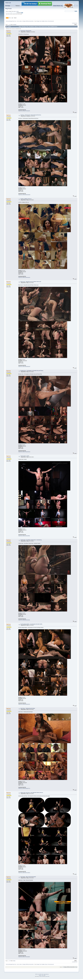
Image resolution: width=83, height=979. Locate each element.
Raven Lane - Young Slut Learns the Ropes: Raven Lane (30, 281)
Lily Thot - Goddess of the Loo (25, 198)
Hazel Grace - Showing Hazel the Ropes (27, 708)
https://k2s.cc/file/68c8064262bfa (24, 619)
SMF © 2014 (41, 974)
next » (76, 23)
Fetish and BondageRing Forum (8, 5)
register (17, 11)
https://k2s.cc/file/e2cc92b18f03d (24, 535)
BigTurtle (8, 30)
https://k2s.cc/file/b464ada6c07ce (24, 788)
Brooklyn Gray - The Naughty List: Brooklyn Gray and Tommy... (32, 370)
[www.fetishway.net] (68, 7)
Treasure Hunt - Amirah (24, 455)
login (14, 11)
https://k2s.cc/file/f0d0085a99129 (24, 704)
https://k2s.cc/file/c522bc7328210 (24, 872)
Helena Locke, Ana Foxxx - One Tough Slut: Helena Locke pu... (31, 792)
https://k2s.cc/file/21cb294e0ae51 (24, 277)
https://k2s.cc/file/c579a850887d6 (24, 451)
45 (10, 24)
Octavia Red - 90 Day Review (25, 30)
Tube (42, 976)
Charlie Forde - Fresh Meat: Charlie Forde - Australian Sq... (31, 539)
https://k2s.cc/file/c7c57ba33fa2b (24, 956)
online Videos (47, 976)
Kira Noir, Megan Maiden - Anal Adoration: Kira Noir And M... (31, 624)
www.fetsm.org (58, 5)
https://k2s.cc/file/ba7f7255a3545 (24, 110)
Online (40, 976)
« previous (73, 23)
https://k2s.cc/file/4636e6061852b (24, 194)
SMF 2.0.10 (37, 974)
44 (9, 24)
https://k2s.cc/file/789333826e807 (24, 366)
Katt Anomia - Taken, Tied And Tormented (28, 876)
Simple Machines (46, 974)
